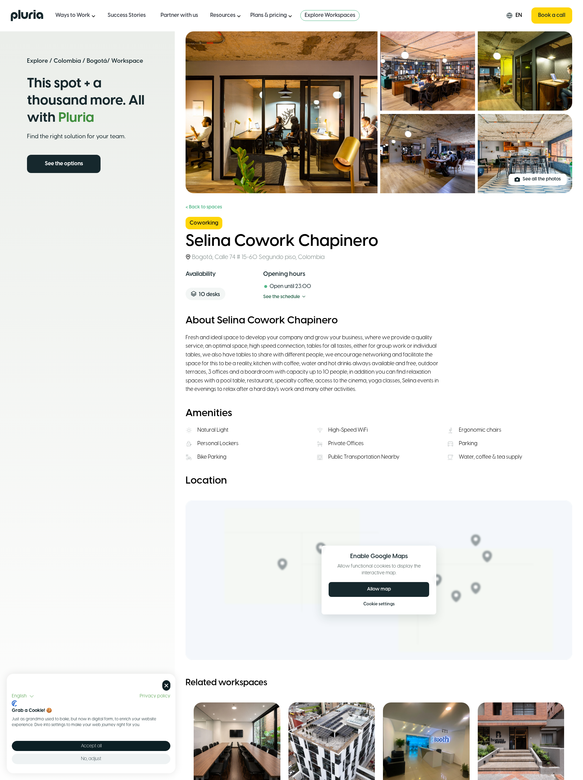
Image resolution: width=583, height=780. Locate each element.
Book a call (551, 15)
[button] (23, 696)
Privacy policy (155, 696)
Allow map (379, 589)
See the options (64, 164)
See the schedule (281, 296)
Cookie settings (379, 604)
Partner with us (179, 15)
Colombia (67, 61)
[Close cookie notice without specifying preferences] (166, 685)
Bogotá (97, 61)
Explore (37, 61)
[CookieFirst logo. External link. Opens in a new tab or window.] (14, 703)
